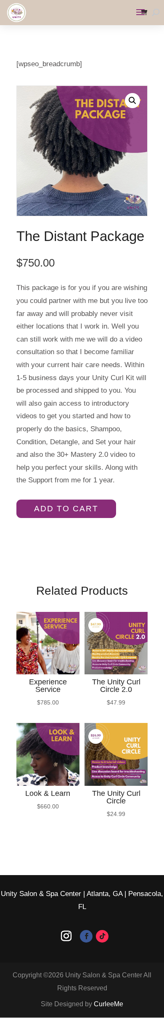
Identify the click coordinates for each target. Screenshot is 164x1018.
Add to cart (66, 508)
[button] (132, 100)
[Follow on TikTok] (102, 936)
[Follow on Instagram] (66, 936)
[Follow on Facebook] (86, 936)
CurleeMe (108, 1004)
